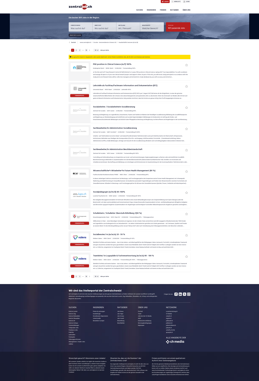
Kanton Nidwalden (74, 316)
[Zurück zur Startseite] (175, 343)
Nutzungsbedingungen (145, 323)
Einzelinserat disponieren (100, 316)
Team (139, 314)
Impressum (141, 325)
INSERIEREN (151, 10)
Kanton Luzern (73, 311)
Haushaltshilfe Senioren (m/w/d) (128, 42)
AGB (139, 318)
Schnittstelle (97, 318)
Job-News (120, 311)
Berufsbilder (121, 323)
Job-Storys (120, 316)
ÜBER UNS (186, 10)
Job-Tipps (120, 314)
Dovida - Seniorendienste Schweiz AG (104, 42)
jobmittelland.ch (171, 325)
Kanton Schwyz (73, 323)
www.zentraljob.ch (85, 42)
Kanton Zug (72, 314)
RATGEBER (174, 10)
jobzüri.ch (169, 327)
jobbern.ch (169, 323)
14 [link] (86, 50)
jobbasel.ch (169, 321)
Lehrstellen (72, 334)
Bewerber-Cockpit (98, 321)
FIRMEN (163, 10)
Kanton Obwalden (74, 318)
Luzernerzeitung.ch (171, 311)
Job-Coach (120, 318)
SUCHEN (139, 10)
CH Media (169, 314)
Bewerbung (120, 321)
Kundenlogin (97, 314)
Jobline (71, 344)
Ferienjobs (72, 337)
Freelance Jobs (73, 330)
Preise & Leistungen (99, 311)
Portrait (140, 311)
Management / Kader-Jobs (77, 341)
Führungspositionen (75, 339)
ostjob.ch (169, 316)
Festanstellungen (74, 325)
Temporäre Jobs (73, 327)
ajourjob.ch (169, 332)
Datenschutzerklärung (144, 321)
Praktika (71, 332)
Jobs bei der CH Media (144, 316)
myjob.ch (168, 318)
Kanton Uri (72, 321)
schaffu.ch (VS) (170, 330)
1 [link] (72, 50)
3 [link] (79, 50)
